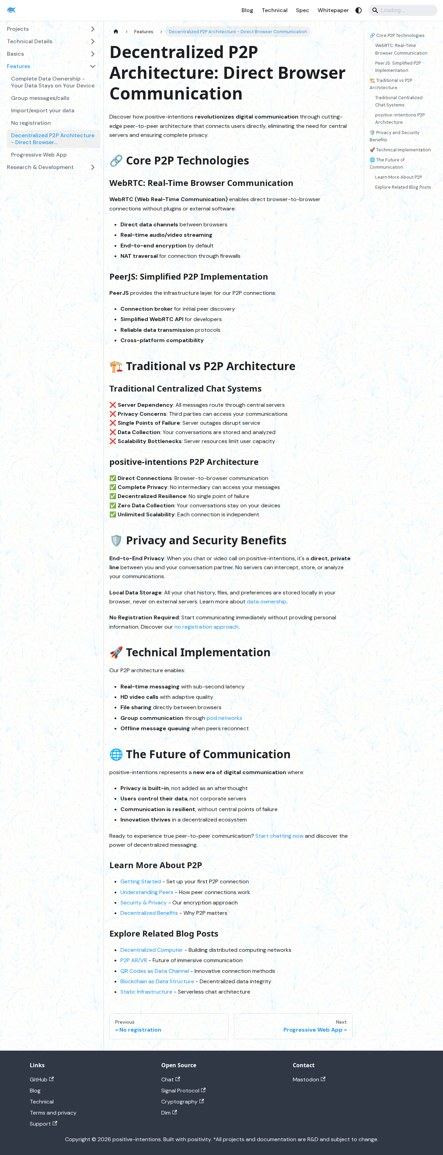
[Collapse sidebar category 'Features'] (92, 66)
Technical (275, 10)
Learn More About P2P (398, 177)
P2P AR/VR (133, 960)
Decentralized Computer (151, 950)
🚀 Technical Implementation (400, 149)
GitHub (38, 1079)
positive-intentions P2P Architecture (400, 118)
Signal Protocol (180, 1090)
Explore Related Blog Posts (403, 187)
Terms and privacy (53, 1112)
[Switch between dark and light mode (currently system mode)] (358, 10)
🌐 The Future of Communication (387, 163)
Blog (247, 10)
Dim (166, 1112)
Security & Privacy (143, 902)
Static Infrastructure (146, 991)
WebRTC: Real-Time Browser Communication (401, 49)
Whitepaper (333, 10)
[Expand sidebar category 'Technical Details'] (92, 41)
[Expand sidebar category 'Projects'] (92, 29)
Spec (302, 10)
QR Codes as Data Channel (154, 971)
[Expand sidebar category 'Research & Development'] (92, 167)
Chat (167, 1079)
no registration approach (206, 626)
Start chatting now (279, 835)
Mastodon (306, 1079)
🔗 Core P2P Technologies (397, 35)
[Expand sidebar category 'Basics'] (92, 53)
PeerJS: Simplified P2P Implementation (398, 66)
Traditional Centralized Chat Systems (399, 101)
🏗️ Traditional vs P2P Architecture (391, 84)
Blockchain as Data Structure (157, 981)
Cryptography (179, 1101)
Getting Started (140, 881)
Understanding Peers (146, 892)
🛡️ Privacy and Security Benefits (394, 135)
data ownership (267, 601)
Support (40, 1123)
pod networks (224, 718)
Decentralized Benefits (149, 913)
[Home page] (116, 31)
